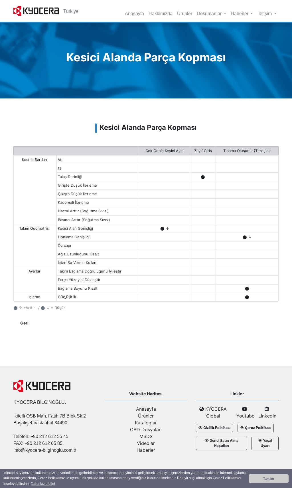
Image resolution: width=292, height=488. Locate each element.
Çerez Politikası (258, 428)
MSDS (146, 436)
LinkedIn (266, 416)
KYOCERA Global (215, 412)
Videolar (146, 443)
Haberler (146, 450)
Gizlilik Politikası (216, 428)
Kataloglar (146, 423)
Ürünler (184, 13)
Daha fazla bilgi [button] (43, 484)
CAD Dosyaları (146, 429)
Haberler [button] (240, 13)
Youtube (244, 416)
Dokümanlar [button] (210, 13)
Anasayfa (134, 13)
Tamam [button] (268, 478)
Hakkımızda (161, 13)
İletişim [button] (265, 13)
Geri (24, 322)
